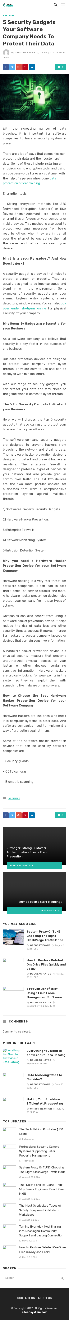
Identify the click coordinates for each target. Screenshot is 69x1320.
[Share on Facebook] (6, 67)
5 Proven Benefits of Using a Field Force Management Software (44, 993)
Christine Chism (41, 1108)
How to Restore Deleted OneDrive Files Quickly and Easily (46, 964)
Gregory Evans (25, 52)
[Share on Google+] (19, 67)
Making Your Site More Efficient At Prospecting (45, 1101)
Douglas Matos (40, 973)
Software (9, 16)
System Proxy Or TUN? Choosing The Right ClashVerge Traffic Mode (45, 936)
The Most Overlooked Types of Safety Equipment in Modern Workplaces (40, 1210)
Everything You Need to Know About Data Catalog (46, 1053)
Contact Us (26, 1298)
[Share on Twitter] (12, 67)
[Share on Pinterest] (25, 67)
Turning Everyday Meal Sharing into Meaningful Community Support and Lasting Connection (41, 1231)
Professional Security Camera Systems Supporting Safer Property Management (39, 1151)
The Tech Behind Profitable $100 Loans (41, 1132)
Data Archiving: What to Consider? (44, 1077)
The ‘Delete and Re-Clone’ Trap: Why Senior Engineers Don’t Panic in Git (42, 1189)
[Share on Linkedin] (32, 67)
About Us (45, 1298)
